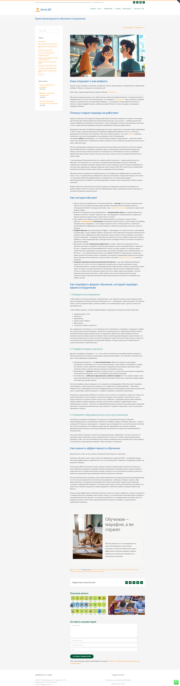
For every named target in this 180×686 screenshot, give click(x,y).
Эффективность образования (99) (47, 71)
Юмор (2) (41, 74)
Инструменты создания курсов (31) (47, 47)
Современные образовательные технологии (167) (48, 58)
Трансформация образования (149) (47, 62)
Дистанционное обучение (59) (47, 44)
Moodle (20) (42, 41)
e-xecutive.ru (112, 92)
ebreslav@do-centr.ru (98, 2)
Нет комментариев (99, 571)
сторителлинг (119, 99)
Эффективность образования (85, 571)
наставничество (86, 221)
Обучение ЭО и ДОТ (118, 684)
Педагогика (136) (43, 55)
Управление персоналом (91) (47, 65)
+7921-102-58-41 (50, 682)
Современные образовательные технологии (104, 569)
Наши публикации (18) (45, 50)
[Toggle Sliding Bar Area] (178, 1)
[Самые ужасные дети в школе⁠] (125, 597)
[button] (142, 8)
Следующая (139, 27)
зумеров (131, 134)
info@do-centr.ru (46, 685)
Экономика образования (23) (47, 68)
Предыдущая (128, 27)
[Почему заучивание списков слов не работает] (87, 597)
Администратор (76, 569)
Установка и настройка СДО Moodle (118, 680)
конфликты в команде (118, 208)
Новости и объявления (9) (46, 53)
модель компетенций (126, 257)
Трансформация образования (124, 569)
